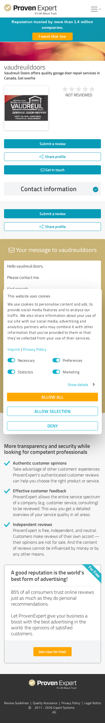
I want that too (52, 36)
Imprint (14, 349)
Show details (78, 384)
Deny (52, 426)
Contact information (48, 188)
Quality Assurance (45, 703)
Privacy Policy (34, 349)
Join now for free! (52, 651)
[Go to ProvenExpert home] (30, 10)
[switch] (56, 360)
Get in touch (54, 169)
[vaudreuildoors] (26, 108)
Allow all (52, 397)
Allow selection (52, 411)
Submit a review (53, 143)
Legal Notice (92, 703)
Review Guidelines (16, 703)
